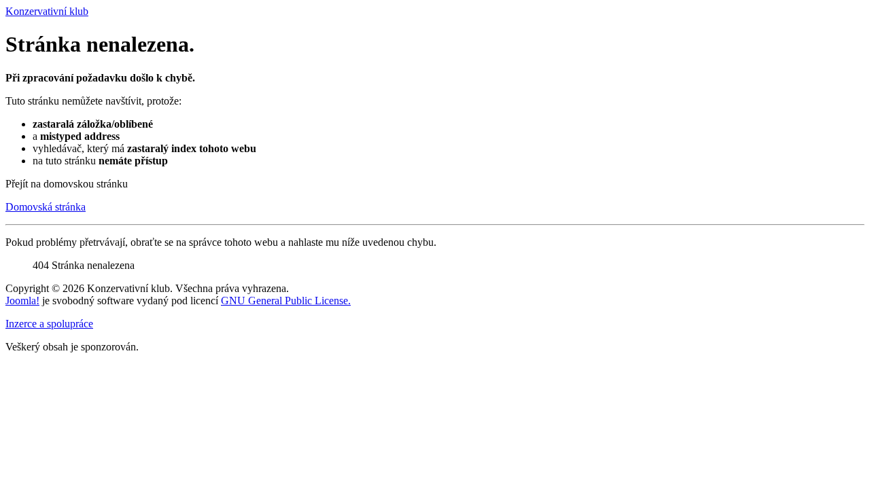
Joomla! (22, 300)
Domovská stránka (45, 207)
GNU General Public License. (286, 300)
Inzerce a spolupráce (49, 323)
